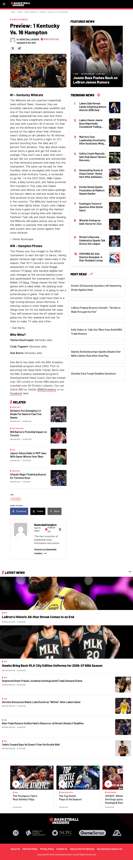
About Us (15, 849)
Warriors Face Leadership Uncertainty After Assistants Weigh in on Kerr (92, 140)
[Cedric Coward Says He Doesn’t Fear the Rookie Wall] (123, 748)
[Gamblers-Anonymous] (117, 833)
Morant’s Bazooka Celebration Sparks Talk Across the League (92, 240)
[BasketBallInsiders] (21, 4)
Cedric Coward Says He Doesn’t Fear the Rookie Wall (31, 744)
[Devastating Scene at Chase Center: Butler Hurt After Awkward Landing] (114, 174)
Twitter (40, 511)
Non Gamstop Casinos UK (109, 849)
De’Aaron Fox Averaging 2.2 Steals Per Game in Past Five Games (26, 414)
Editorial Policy (30, 849)
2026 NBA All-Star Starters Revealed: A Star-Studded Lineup (91, 257)
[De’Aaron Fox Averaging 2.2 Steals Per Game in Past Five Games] (58, 414)
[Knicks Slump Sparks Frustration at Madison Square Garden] (114, 190)
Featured (15, 499)
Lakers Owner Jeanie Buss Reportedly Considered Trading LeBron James (91, 124)
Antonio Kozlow (87, 74)
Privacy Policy (47, 849)
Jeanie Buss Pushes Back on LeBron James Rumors (95, 80)
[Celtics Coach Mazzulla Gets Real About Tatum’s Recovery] (114, 157)
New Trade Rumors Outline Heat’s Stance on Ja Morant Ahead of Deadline (43, 723)
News (20, 12)
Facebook (16, 393)
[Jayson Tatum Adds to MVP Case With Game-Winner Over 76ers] (58, 456)
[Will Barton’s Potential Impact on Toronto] (58, 435)
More (57, 511)
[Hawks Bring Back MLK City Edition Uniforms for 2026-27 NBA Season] (66, 641)
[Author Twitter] (12, 48)
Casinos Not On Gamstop (82, 849)
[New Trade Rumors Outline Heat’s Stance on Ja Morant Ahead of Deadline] (123, 727)
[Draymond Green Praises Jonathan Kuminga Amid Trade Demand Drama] (123, 684)
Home (13, 12)
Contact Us (61, 849)
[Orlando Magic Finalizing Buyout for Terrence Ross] (58, 477)
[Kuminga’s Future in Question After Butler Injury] (114, 207)
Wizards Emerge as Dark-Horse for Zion (90, 222)
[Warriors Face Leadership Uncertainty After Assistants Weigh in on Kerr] (114, 140)
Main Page (16, 471)
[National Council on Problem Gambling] (62, 833)
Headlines (16, 407)
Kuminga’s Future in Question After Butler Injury (91, 207)
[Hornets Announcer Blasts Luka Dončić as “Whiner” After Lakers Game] (123, 705)
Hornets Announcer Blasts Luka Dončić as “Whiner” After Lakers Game (41, 702)
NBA (13, 450)
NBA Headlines (18, 428)
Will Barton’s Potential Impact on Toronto (28, 433)
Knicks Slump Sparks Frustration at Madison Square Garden (92, 190)
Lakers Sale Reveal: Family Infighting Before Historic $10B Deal (92, 107)
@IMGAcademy (46, 389)
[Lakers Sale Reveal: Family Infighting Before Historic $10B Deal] (114, 107)
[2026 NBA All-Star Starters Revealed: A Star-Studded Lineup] (114, 257)
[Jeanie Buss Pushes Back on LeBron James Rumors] (97, 56)
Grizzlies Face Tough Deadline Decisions (93, 373)
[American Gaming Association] (35, 833)
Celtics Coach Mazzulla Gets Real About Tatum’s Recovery (92, 157)
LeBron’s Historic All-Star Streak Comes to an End (38, 617)
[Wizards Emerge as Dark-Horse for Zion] (114, 224)
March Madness (31, 12)
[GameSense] (92, 833)
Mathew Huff (15, 421)
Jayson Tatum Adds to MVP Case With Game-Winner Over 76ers (28, 455)
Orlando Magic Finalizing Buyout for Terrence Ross (28, 476)
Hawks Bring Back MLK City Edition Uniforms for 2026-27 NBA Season (52, 665)
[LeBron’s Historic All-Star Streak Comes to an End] (66, 593)
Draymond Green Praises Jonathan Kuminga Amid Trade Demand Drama (42, 680)
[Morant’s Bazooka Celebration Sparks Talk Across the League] (114, 240)
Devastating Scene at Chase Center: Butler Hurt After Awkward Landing (91, 174)
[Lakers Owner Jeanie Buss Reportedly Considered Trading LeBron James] (114, 123)
